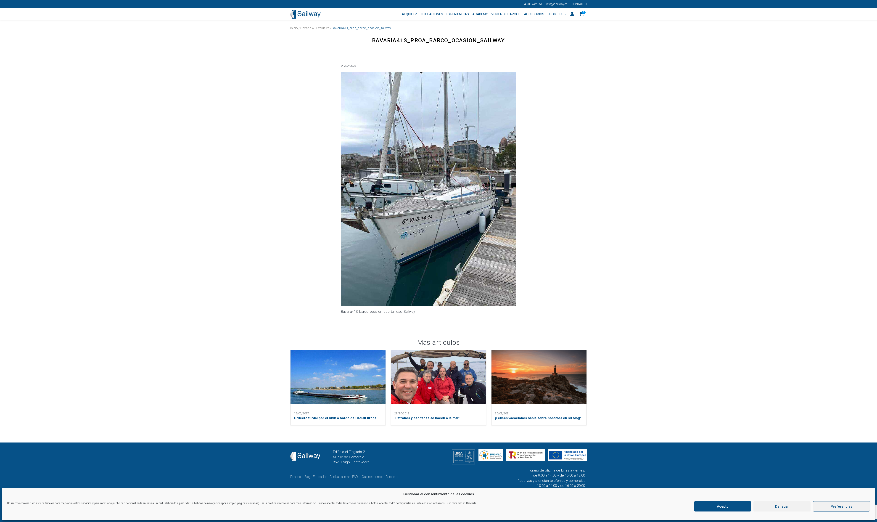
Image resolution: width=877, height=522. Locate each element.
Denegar (782, 506)
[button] (581, 14)
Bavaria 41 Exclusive (314, 28)
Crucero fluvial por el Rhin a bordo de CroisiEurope (335, 418)
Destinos (296, 477)
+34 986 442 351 (531, 4)
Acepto (723, 506)
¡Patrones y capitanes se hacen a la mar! (427, 418)
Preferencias (841, 506)
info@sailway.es (557, 4)
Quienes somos (372, 477)
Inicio (294, 28)
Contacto (579, 4)
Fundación (320, 477)
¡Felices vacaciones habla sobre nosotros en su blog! (538, 418)
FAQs (355, 477)
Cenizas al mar (340, 477)
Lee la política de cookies (275, 503)
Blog (308, 477)
